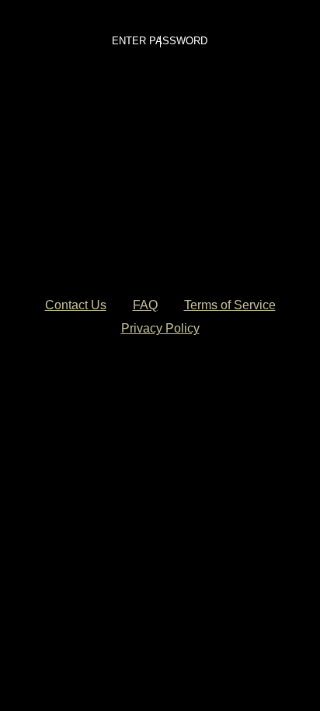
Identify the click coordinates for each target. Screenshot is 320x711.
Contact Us (75, 305)
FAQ (145, 305)
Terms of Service (230, 305)
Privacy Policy (160, 328)
